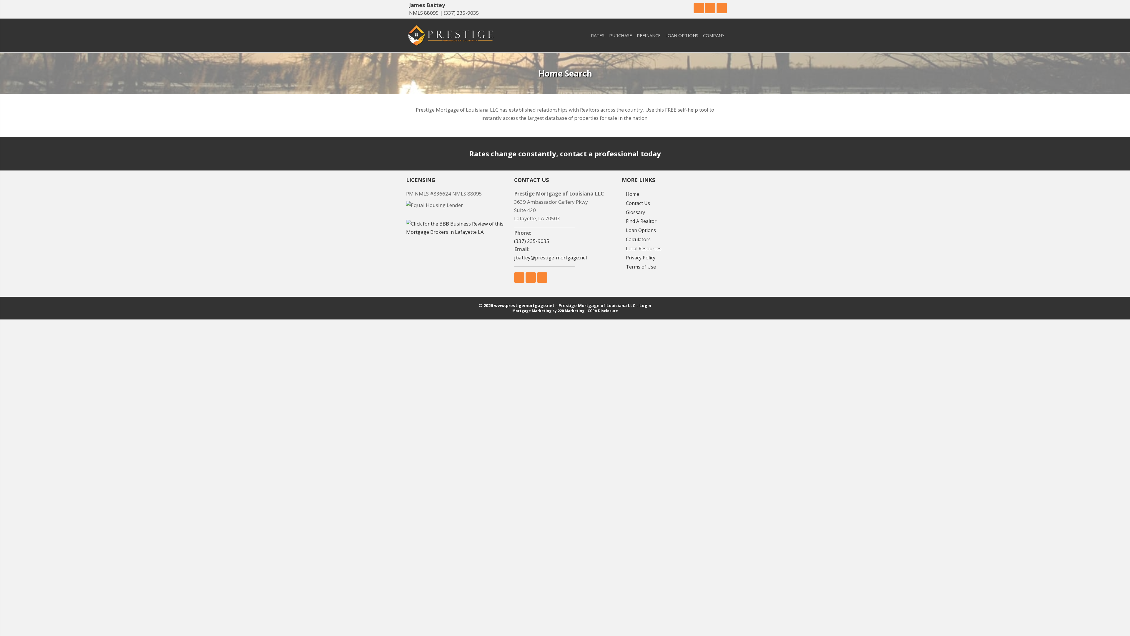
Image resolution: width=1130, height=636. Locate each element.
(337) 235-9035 (461, 12)
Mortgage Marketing (531, 310)
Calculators (638, 239)
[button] (699, 8)
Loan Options (641, 230)
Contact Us (638, 203)
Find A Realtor (641, 221)
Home (632, 194)
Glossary (635, 212)
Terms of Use (641, 267)
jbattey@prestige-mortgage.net (550, 257)
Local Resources (644, 248)
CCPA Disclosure (603, 310)
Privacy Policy (640, 257)
